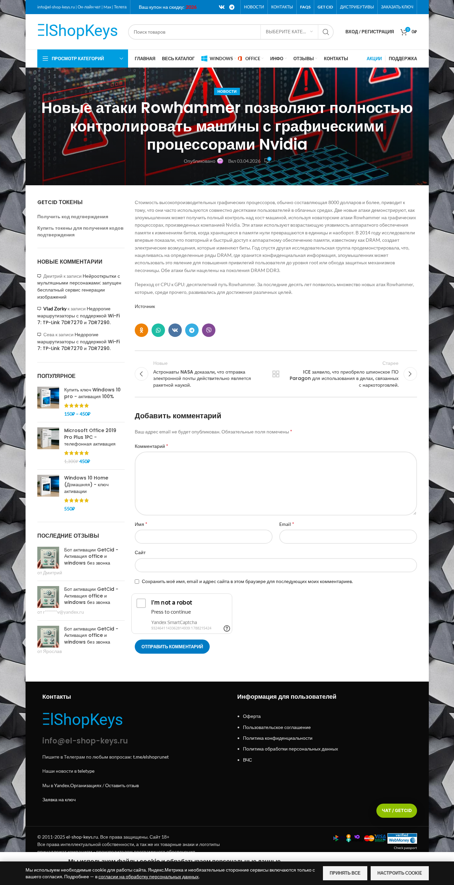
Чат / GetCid (397, 810)
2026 (191, 7)
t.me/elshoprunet (151, 757)
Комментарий (151, 445)
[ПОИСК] (326, 32)
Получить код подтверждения (72, 216)
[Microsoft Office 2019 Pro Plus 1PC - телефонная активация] (48, 445)
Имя (141, 524)
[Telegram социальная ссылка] (232, 7)
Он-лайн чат (89, 6)
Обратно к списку (275, 374)
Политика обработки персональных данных (290, 749)
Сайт (140, 552)
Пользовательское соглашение (277, 727)
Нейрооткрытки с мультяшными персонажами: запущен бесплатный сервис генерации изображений (79, 286)
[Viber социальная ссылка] (208, 330)
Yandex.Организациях (77, 785)
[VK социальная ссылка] (221, 7)
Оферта (252, 716)
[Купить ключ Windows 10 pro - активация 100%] (48, 402)
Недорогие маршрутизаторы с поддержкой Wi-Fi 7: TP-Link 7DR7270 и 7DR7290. (78, 315)
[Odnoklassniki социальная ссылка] (141, 330)
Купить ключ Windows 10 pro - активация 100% (92, 393)
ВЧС (247, 760)
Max (107, 6)
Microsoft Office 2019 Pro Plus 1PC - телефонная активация (90, 437)
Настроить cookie (399, 873)
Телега (120, 6)
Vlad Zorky (55, 308)
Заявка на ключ (59, 799)
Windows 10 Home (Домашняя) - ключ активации (86, 484)
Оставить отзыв (122, 785)
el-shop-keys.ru (82, 837)
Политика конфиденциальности (278, 738)
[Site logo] (79, 31)
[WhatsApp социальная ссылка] (158, 330)
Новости (227, 91)
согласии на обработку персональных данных (148, 876)
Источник (145, 306)
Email (286, 524)
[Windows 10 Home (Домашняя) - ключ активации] (48, 493)
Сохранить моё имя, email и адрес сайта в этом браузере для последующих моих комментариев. (247, 581)
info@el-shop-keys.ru (56, 6)
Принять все (345, 873)
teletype (86, 771)
